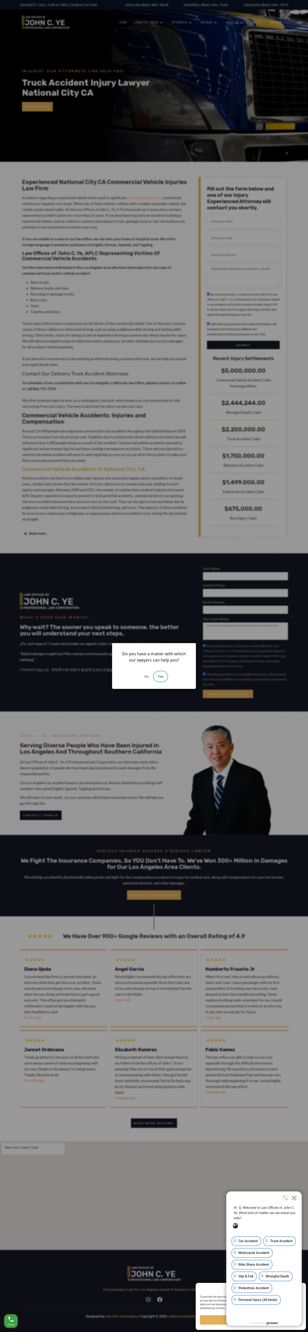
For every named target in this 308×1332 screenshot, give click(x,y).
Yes (160, 676)
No (146, 676)
